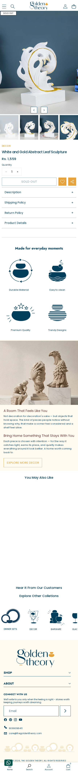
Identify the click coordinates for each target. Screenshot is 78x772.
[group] (9, 127)
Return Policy (14, 213)
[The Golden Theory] (38, 6)
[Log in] (65, 7)
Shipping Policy (15, 202)
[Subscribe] (65, 711)
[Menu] (4, 7)
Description (13, 192)
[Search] (13, 7)
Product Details (15, 223)
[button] (74, 7)
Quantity (7, 164)
